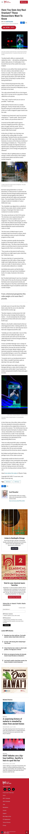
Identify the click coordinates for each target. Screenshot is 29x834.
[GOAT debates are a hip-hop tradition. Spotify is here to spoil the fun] (14, 745)
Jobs (4, 804)
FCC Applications (6, 819)
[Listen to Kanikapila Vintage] (14, 522)
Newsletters (5, 807)
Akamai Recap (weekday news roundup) (13, 619)
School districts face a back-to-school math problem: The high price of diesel (15, 648)
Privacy (4, 825)
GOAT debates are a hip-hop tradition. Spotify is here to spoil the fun (13, 758)
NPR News (8, 481)
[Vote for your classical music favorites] (14, 567)
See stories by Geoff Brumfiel (17, 501)
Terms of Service (6, 822)
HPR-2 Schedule (6, 801)
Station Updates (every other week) (12, 615)
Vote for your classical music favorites (14, 584)
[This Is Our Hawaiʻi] (14, 680)
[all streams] (27, 832)
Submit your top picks (14, 597)
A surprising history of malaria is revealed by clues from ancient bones (13, 721)
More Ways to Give (7, 816)
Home (4, 795)
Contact (4, 810)
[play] (2, 832)
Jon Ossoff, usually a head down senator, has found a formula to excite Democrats (15, 661)
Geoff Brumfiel (9, 21)
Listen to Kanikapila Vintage (14, 538)
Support (4, 813)
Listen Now (14, 548)
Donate (24, 2)
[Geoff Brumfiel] (4, 494)
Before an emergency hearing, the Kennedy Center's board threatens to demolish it (15, 655)
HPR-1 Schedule (6, 798)
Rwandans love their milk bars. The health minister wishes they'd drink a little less (15, 636)
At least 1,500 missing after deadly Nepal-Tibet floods (15, 642)
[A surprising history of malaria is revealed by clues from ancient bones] (14, 708)
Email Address (6, 609)
